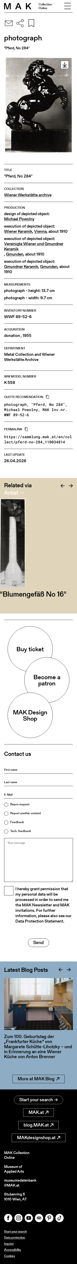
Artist (11, 492)
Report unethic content (25, 813)
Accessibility (12, 1249)
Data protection (14, 1237)
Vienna (40, 231)
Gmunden (14, 254)
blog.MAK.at (36, 1125)
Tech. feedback (20, 830)
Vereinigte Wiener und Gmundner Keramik (33, 246)
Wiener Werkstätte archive (28, 195)
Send (38, 942)
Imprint (9, 1243)
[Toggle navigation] (67, 6)
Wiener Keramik (18, 231)
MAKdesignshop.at (36, 1137)
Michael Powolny (19, 219)
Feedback (17, 822)
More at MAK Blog (36, 1079)
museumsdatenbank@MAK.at (20, 1183)
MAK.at (36, 1112)
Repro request (19, 804)
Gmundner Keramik (21, 266)
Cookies (9, 1256)
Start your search (36, 1099)
